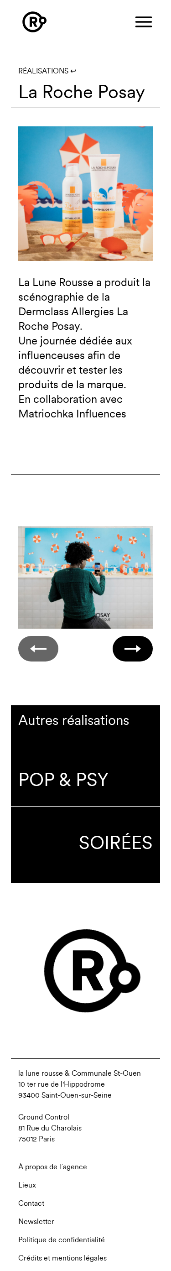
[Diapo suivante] (133, 649)
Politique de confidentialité (61, 1240)
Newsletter (36, 1221)
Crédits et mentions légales (62, 1258)
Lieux (27, 1185)
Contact (31, 1203)
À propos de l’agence (52, 1167)
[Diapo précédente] (38, 649)
